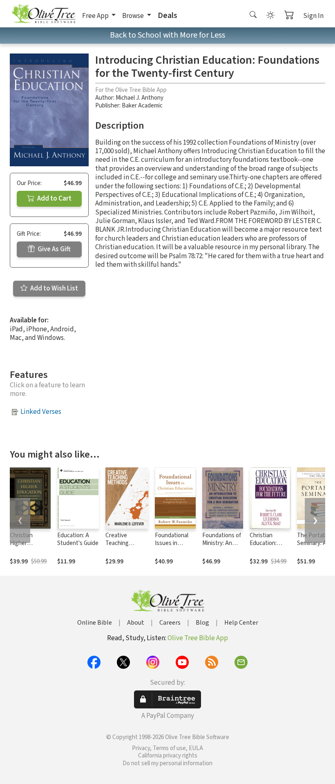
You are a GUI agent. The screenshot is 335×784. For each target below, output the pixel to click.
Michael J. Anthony (139, 98)
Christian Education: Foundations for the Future (268, 547)
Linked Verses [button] (40, 412)
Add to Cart (53, 198)
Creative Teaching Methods (117, 543)
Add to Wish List (53, 288)
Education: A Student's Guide (77, 539)
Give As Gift (53, 249)
